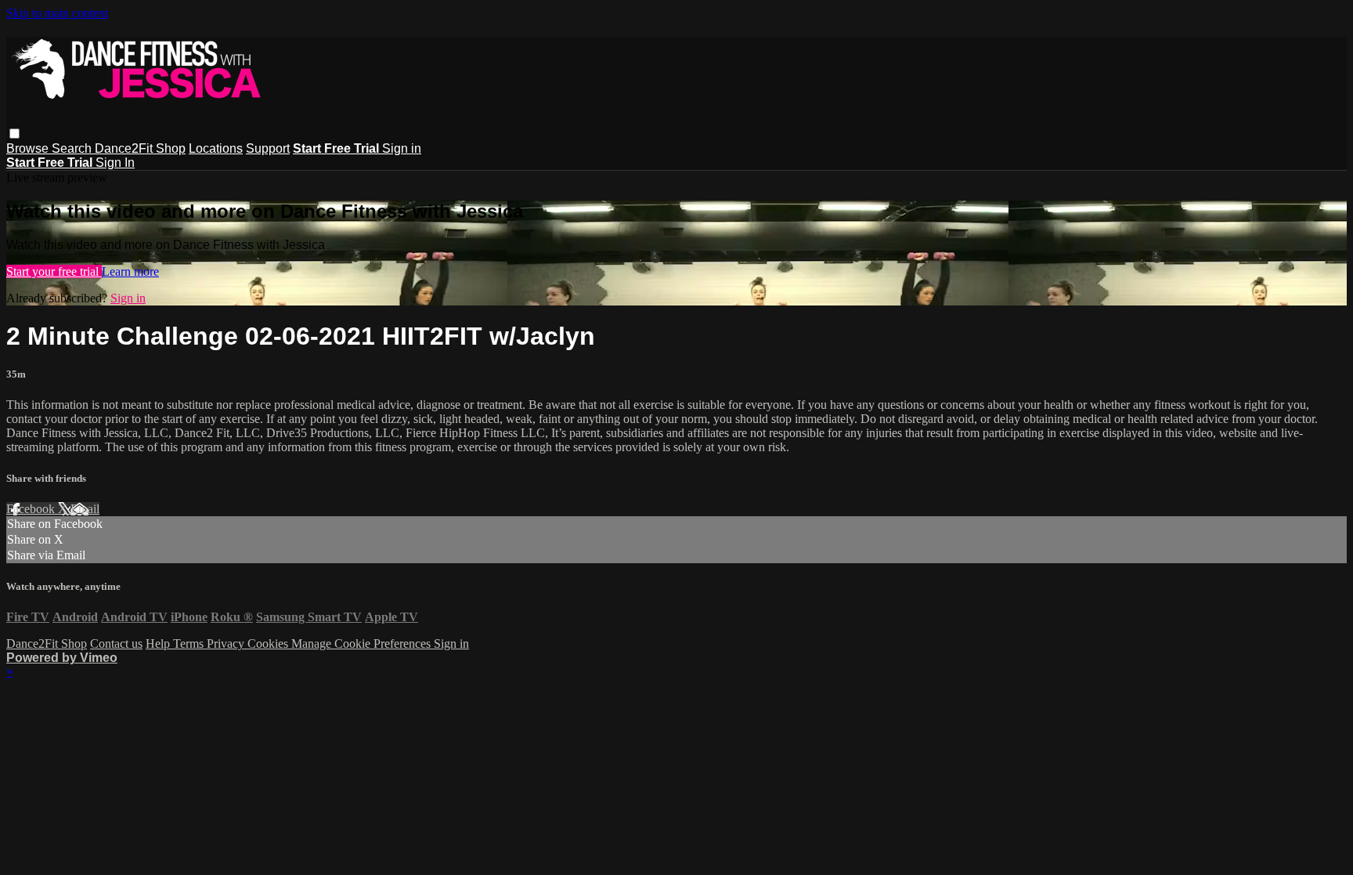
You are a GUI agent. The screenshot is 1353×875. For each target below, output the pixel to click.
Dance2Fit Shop (140, 148)
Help (159, 643)
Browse (29, 148)
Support (268, 148)
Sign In (115, 162)
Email (84, 508)
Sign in (401, 148)
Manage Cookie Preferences (362, 643)
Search (73, 148)
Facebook (32, 508)
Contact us (116, 643)
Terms (190, 643)
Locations (216, 148)
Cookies (269, 643)
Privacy (227, 643)
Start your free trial (54, 271)
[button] (14, 133)
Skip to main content (57, 13)
